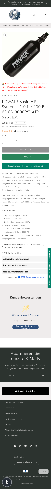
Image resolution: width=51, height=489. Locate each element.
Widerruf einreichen (25, 391)
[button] (5, 15)
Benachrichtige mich (25, 157)
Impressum (9, 408)
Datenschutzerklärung (14, 402)
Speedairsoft (13, 476)
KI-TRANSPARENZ (12, 436)
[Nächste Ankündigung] (46, 3)
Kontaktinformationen (14, 419)
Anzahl (4, 136)
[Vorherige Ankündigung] (4, 3)
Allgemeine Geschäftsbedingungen (19, 430)
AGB (24, 480)
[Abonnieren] (43, 375)
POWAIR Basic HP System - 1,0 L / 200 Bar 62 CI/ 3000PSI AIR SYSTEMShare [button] (24, 246)
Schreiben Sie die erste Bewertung (25, 327)
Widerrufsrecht (11, 414)
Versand (12, 126)
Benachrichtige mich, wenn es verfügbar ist (25, 166)
